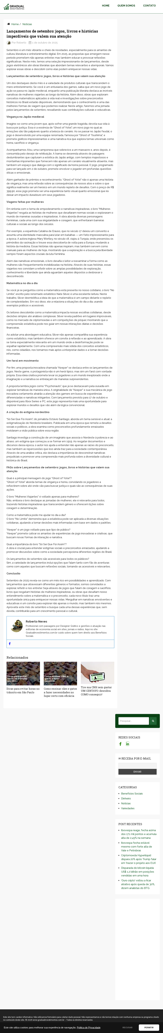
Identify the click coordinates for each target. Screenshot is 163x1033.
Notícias (27, 24)
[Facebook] (9, 644)
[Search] (153, 721)
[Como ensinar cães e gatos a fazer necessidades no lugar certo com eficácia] (60, 673)
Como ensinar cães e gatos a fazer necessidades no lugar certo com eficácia (60, 692)
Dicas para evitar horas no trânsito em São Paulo (23, 690)
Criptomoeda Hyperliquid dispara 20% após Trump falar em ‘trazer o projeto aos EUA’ (138, 859)
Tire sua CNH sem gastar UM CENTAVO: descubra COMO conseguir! (96, 691)
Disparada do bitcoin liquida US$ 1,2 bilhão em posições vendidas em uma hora (137, 871)
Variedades (128, 808)
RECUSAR (127, 1027)
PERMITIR (149, 1027)
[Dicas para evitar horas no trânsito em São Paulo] (23, 673)
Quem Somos (126, 5)
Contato (149, 5)
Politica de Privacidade (88, 1027)
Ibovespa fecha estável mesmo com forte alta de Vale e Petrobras (136, 846)
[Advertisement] (137, 949)
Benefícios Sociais (132, 793)
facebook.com (120, 744)
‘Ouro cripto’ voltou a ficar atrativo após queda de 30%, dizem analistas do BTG (138, 884)
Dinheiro (126, 798)
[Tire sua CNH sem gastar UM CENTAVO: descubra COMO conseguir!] (97, 673)
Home (106, 5)
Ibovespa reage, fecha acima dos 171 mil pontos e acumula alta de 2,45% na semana (138, 834)
